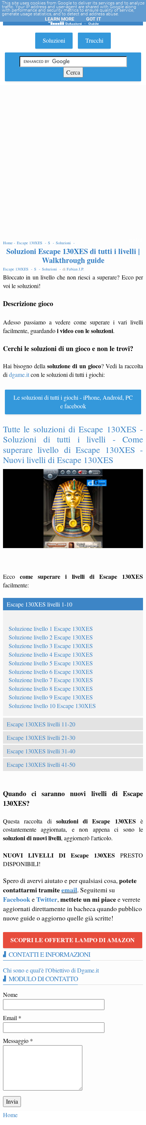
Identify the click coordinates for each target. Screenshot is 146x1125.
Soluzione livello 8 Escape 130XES (51, 688)
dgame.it (19, 374)
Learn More (59, 19)
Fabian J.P (75, 269)
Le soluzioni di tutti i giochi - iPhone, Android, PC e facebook (73, 401)
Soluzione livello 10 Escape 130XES (52, 706)
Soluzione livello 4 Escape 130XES (51, 654)
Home (10, 1115)
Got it (93, 19)
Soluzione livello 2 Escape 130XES (51, 637)
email (69, 890)
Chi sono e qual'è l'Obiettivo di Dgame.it (51, 970)
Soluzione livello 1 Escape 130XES (51, 628)
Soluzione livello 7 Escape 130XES (51, 680)
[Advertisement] (73, 162)
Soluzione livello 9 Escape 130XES (51, 697)
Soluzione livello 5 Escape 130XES (51, 663)
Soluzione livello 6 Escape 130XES (51, 671)
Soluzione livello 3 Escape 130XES (51, 646)
